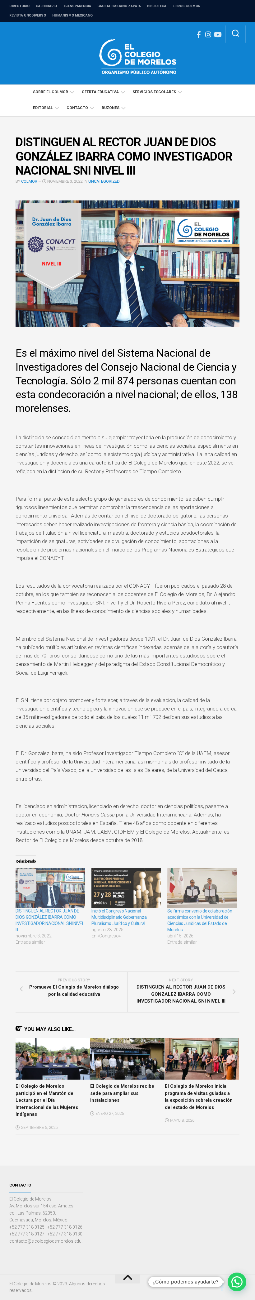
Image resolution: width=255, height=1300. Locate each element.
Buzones (110, 108)
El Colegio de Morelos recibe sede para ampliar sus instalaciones (122, 1093)
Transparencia (77, 6)
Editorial (43, 108)
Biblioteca (156, 6)
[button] (237, 1282)
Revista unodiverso (27, 15)
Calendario (46, 6)
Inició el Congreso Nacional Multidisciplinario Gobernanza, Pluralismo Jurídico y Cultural (119, 917)
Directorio (19, 6)
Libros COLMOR (186, 6)
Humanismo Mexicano (72, 15)
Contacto (77, 108)
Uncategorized (104, 181)
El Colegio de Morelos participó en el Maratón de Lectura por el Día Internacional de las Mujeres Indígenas (47, 1100)
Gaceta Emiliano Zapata (119, 6)
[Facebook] (198, 34)
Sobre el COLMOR (50, 92)
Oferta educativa (100, 92)
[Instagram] (208, 34)
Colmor (29, 181)
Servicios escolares (154, 92)
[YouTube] (217, 34)
